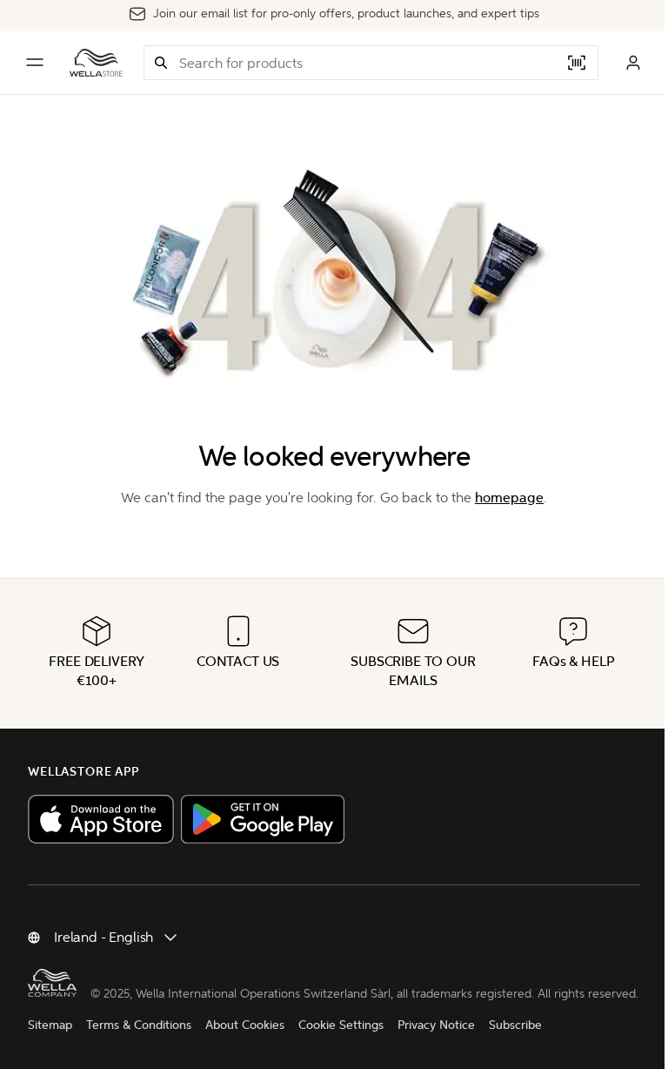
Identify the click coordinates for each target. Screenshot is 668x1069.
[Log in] (633, 63)
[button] (161, 63)
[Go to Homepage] (96, 63)
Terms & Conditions (138, 1025)
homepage (509, 497)
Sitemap (50, 1025)
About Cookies (244, 1025)
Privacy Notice (436, 1025)
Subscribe (515, 1025)
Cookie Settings (341, 1025)
